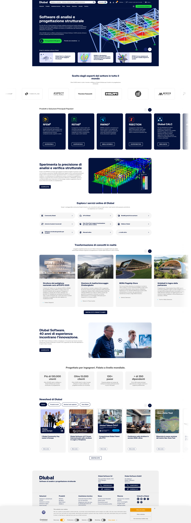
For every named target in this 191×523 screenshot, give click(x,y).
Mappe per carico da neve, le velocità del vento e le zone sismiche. (85, 504)
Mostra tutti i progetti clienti (95, 312)
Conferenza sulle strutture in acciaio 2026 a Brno (138, 437)
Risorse (68, 6)
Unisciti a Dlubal (143, 496)
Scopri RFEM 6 (49, 144)
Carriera (86, 6)
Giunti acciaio (43, 505)
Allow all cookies (140, 510)
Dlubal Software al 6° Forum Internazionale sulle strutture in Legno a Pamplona (81, 438)
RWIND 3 (61, 504)
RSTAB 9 (61, 500)
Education (74, 6)
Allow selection (141, 514)
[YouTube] (141, 499)
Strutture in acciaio (44, 502)
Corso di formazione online (105, 504)
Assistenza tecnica (55, 6)
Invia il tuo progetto (122, 502)
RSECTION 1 (62, 502)
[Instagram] (141, 502)
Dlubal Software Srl (105, 476)
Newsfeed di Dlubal (50, 399)
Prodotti (48, 6)
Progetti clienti (121, 503)
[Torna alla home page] (43, 2)
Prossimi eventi (54, 404)
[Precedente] (145, 49)
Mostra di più (95, 458)
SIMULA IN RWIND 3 (107, 144)
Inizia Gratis (163, 144)
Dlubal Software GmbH (133, 476)
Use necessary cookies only (140, 518)
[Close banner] (154, 508)
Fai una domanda (83, 500)
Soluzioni (41, 6)
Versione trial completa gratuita (123, 499)
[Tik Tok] (138, 502)
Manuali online (121, 505)
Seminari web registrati (70, 404)
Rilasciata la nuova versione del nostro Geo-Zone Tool (166, 437)
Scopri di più (45, 187)
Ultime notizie (46, 449)
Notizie (43, 404)
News (63, 6)
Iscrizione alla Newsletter (104, 499)
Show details (111, 520)
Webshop (121, 2)
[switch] (77, 520)
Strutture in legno (43, 503)
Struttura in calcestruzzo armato (45, 499)
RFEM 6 (61, 499)
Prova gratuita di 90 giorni (143, 6)
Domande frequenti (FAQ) (85, 499)
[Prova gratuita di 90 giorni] (113, 2)
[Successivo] (150, 49)
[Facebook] (144, 499)
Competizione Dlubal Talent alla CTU (109, 437)
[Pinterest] (148, 499)
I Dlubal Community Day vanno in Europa (50, 437)
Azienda (81, 6)
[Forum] (138, 499)
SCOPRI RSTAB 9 (78, 144)
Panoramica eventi (103, 502)
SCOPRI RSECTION (136, 144)
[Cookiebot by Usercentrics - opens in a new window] (43, 520)
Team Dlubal (85, 404)
